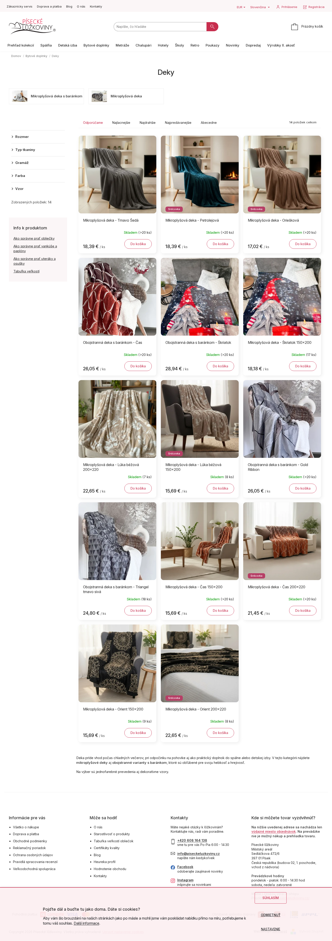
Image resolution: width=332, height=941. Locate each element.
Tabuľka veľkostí (26, 271)
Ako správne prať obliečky (34, 238)
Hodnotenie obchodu (110, 869)
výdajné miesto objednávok (273, 831)
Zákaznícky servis (19, 6)
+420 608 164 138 (192, 840)
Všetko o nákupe (26, 827)
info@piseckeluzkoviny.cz (198, 853)
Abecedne (209, 122)
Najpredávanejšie (178, 122)
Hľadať (212, 26)
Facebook (185, 867)
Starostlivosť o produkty (112, 834)
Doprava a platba (49, 6)
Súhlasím (270, 898)
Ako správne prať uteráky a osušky (34, 261)
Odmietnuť (270, 915)
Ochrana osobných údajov (33, 855)
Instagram (185, 880)
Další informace (86, 923)
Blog (69, 6)
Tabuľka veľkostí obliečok (113, 841)
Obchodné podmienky (30, 841)
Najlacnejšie (121, 122)
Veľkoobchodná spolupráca (34, 869)
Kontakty (96, 6)
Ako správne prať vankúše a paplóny (35, 248)
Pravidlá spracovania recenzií (35, 862)
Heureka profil (104, 862)
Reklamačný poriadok (29, 848)
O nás (81, 6)
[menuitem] (20, 45)
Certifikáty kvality (107, 848)
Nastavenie (270, 929)
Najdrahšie (148, 122)
